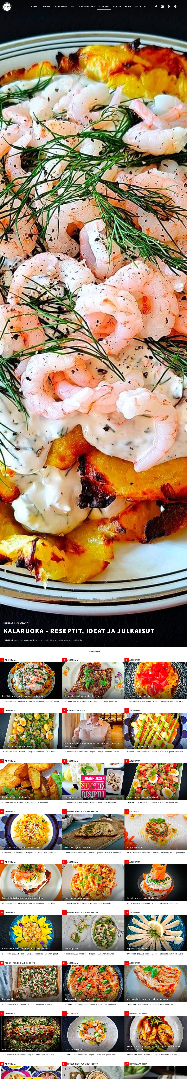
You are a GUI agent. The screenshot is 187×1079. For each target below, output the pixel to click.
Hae (73, 7)
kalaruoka (113, 701)
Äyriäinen (49, 701)
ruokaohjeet (175, 1055)
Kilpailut (117, 7)
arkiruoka (108, 752)
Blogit (128, 7)
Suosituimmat (61, 7)
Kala (106, 701)
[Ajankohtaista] (175, 7)
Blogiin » (31, 701)
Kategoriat (104, 7)
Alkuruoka (40, 701)
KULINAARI (132, 812)
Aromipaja (9, 660)
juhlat (56, 701)
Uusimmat (46, 7)
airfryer (100, 752)
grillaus (100, 853)
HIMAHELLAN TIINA (74, 711)
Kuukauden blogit (87, 7)
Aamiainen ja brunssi (106, 954)
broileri (116, 752)
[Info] (168, 7)
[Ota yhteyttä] (162, 7)
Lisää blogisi (140, 7)
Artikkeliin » (22, 701)
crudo (172, 853)
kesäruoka (117, 853)
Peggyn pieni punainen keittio (80, 812)
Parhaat (34, 7)
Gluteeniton (180, 853)
